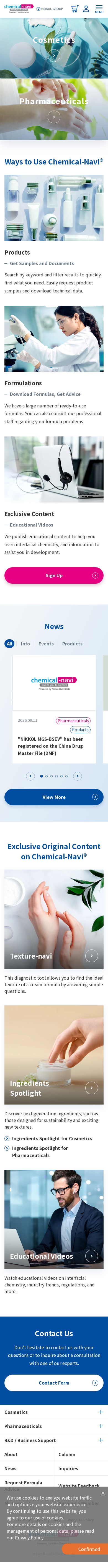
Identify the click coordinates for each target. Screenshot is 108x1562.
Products (72, 643)
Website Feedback (79, 1485)
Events (46, 643)
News (10, 1468)
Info (25, 643)
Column (66, 1454)
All (9, 643)
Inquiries (68, 1468)
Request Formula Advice (23, 1485)
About (11, 1454)
